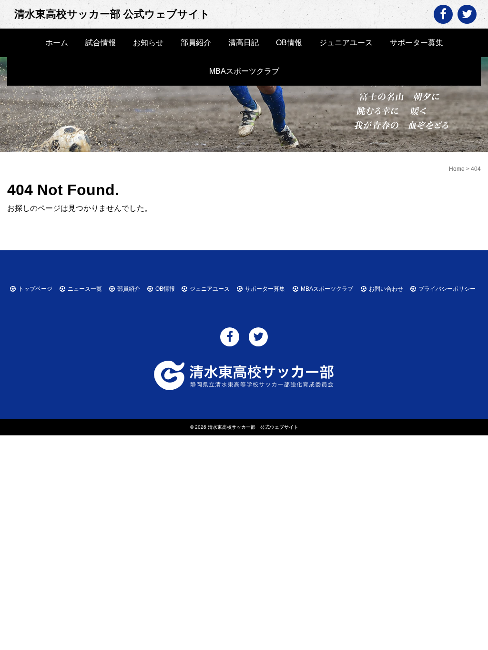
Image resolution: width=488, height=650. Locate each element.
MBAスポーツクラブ (244, 71)
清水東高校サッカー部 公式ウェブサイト (112, 14)
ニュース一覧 (85, 289)
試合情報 (100, 43)
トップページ (35, 289)
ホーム (56, 43)
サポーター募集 (416, 43)
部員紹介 (196, 43)
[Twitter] (467, 14)
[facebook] (443, 14)
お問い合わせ (386, 289)
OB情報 (289, 43)
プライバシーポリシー (447, 289)
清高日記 (243, 43)
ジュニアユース (346, 43)
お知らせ (148, 43)
